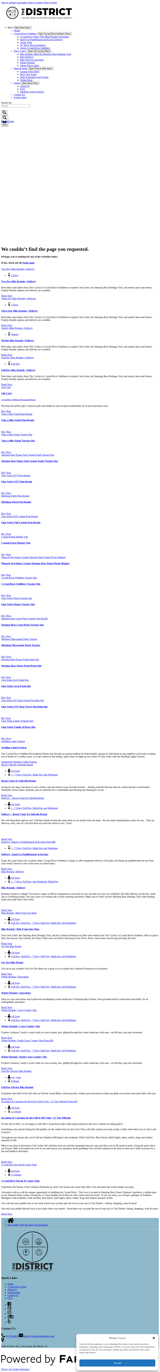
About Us (25, 86)
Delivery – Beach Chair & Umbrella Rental (24, 814)
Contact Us (19, 94)
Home (17, 30)
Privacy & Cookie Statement (15, 1369)
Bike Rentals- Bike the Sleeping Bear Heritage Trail (45, 54)
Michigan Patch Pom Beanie (16, 502)
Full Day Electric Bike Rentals (17, 1087)
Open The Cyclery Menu (39, 51)
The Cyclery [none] (20, 51)
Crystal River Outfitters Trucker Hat (20, 584)
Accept (117, 1363)
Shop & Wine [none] (20, 68)
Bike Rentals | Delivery (13, 887)
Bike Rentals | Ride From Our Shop (20, 929)
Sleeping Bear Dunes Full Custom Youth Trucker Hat (29, 461)
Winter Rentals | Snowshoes (16, 993)
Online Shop (26, 80)
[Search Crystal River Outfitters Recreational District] (4, 112)
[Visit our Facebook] (9, 1305)
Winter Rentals (27, 62)
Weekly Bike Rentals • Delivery (17, 340)
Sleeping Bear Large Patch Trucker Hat (22, 625)
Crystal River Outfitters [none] (25, 33)
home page (28, 262)
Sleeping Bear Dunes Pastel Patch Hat (21, 665)
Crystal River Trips (17, 1286)
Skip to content (35, 2)
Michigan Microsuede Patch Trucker (20, 645)
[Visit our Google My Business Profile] (9, 1309)
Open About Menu (30, 83)
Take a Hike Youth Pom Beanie (17, 420)
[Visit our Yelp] (9, 1322)
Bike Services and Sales (32, 59)
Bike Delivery (27, 57)
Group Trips (26, 42)
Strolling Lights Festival (32, 91)
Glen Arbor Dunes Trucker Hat (18, 604)
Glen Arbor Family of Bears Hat (18, 727)
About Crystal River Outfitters (35, 48)
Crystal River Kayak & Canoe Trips (20, 1181)
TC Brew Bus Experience (33, 45)
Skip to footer (50, 2)
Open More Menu (22, 27)
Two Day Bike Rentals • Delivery (18, 281)
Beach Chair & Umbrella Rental (18, 780)
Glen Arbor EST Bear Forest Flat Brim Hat (24, 706)
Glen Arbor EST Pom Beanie (16, 481)
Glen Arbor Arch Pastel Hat (16, 686)
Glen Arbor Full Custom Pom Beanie (20, 522)
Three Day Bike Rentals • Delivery (19, 311)
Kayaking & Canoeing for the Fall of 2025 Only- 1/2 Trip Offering (36, 1118)
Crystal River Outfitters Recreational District (18, 400)
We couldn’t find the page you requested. (28, 1225)
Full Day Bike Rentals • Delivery (18, 370)
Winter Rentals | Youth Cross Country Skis (24, 1057)
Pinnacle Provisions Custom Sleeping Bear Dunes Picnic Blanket (35, 563)
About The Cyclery (29, 65)
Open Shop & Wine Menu (40, 68)
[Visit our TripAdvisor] (11, 1318)
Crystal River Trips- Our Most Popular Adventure (44, 36)
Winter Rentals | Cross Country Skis (20, 1026)
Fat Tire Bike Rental (12, 962)
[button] (153, 1338)
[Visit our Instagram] (9, 1313)
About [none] (17, 83)
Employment (20, 97)
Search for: (6, 102)
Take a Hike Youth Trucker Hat (18, 440)
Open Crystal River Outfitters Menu (54, 34)
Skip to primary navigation (14, 2)
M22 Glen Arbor (28, 74)
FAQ (22, 89)
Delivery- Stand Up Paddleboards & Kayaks (24, 854)
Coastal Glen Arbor (29, 71)
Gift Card (6, 393)
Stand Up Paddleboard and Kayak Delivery (41, 39)
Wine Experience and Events (34, 77)
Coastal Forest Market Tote (15, 543)
